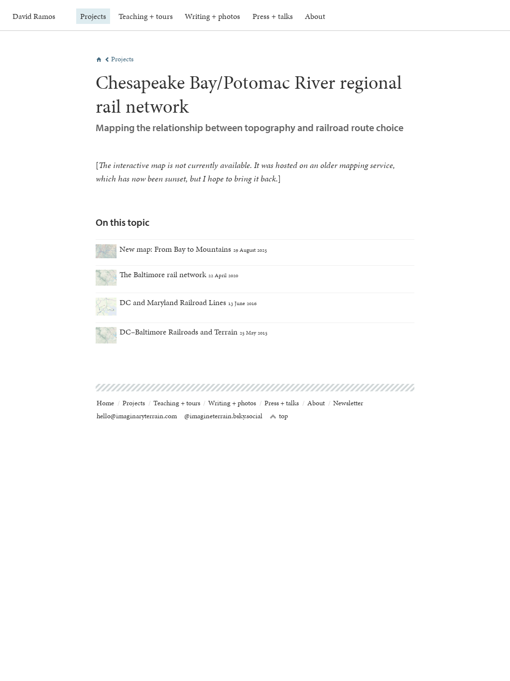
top (279, 416)
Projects (93, 16)
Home (105, 403)
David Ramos (33, 16)
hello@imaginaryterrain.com (137, 416)
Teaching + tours (146, 16)
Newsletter (348, 403)
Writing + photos (212, 16)
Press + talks (273, 16)
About (315, 16)
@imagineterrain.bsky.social (223, 416)
